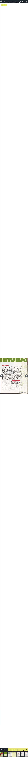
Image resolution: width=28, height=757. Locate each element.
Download (14, 750)
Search (4, 5)
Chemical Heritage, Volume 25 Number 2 (14, 1)
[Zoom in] (23, 749)
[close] (26, 1)
